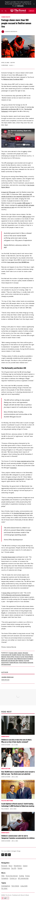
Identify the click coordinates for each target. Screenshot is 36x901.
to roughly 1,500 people (22, 203)
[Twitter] (6, 854)
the (28, 185)
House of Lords (19, 657)
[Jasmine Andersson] (2, 31)
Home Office (6, 593)
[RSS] (9, 854)
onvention (13, 468)
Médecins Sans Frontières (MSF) (13, 79)
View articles (5, 679)
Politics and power (7, 800)
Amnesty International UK (16, 479)
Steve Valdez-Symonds (26, 662)
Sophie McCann (14, 662)
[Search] (5, 11)
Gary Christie (26, 655)
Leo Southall (9, 658)
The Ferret (8, 895)
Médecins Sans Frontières (25, 658)
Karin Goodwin (5, 744)
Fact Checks (15, 886)
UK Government (6, 664)
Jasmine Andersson (11, 31)
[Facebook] (2, 854)
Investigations (5, 768)
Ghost (22, 895)
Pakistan (21, 660)
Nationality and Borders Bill (9, 660)
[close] (34, 4)
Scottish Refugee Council (21, 513)
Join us (31, 11)
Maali (27, 895)
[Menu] (2, 11)
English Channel (16, 655)
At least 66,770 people (8, 192)
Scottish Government (9, 557)
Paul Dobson (5, 809)
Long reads (23, 886)
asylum (20, 653)
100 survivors (26, 216)
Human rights (5, 17)
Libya (15, 658)
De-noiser (4, 888)
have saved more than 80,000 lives (18, 262)
